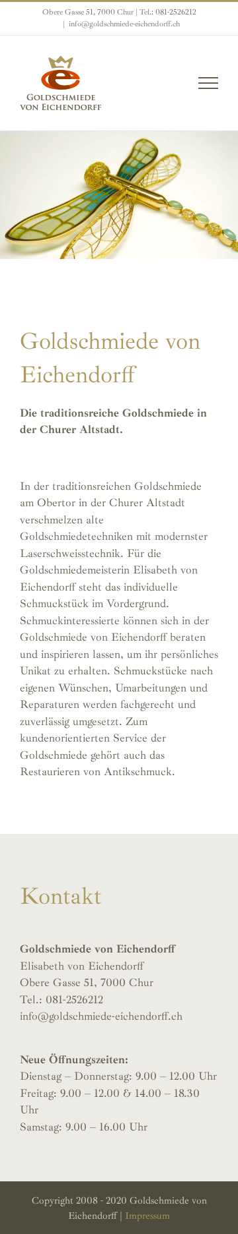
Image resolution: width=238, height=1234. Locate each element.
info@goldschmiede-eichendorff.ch (124, 24)
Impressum (147, 1216)
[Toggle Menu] (208, 83)
